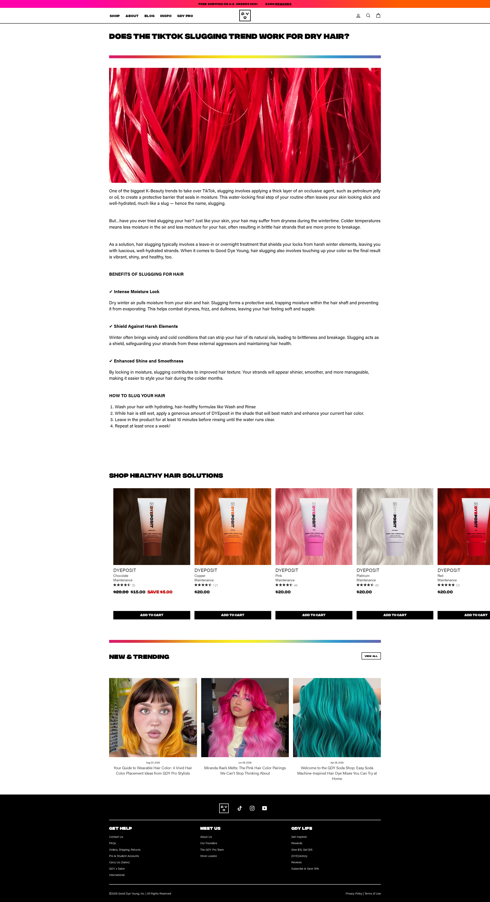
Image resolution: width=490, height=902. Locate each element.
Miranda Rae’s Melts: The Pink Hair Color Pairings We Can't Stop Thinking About (245, 770)
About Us (206, 837)
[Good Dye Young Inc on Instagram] (252, 807)
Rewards (296, 843)
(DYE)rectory (299, 856)
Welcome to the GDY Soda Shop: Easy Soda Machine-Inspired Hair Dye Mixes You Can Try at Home (337, 773)
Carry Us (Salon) (119, 862)
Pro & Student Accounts (124, 856)
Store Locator (208, 856)
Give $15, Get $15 (301, 849)
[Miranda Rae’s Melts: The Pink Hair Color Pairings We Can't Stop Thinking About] (245, 713)
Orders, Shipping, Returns (124, 849)
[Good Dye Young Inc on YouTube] (264, 807)
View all (371, 655)
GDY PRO (185, 15)
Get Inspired (298, 837)
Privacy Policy (354, 893)
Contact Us (116, 837)
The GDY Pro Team (212, 849)
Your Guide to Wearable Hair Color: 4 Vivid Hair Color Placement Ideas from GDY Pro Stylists (153, 770)
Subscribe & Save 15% (305, 868)
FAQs (112, 843)
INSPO (166, 15)
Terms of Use (373, 893)
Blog (149, 15)
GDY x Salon (117, 868)
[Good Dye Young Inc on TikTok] (239, 807)
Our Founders (208, 843)
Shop (115, 15)
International (117, 875)
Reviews (296, 862)
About (132, 15)
